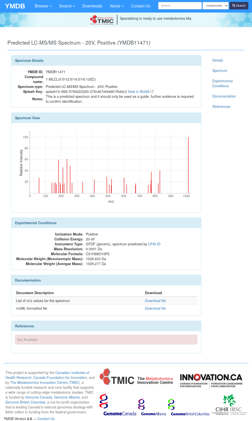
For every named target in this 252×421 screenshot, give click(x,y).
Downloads (92, 6)
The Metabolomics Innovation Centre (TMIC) (45, 382)
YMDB (15, 6)
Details (217, 60)
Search (66, 6)
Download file (155, 300)
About (115, 6)
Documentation (224, 96)
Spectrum (219, 70)
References (221, 106)
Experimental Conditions (222, 83)
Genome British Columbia (25, 402)
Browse (42, 6)
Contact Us (140, 6)
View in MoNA (139, 91)
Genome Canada (38, 397)
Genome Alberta (67, 397)
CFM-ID (154, 243)
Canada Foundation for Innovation (60, 377)
